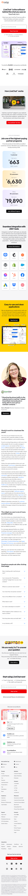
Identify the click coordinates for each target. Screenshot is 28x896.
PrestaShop (3, 848)
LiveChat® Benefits (5, 775)
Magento (3, 846)
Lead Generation (4, 782)
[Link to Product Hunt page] (11, 869)
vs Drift (15, 785)
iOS (3, 767)
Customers (3, 800)
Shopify (2, 844)
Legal (15, 832)
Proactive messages (6, 533)
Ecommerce (12, 465)
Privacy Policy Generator (19, 809)
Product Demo (4, 784)
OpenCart (21, 846)
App (2, 786)
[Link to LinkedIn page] (11, 864)
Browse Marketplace (14, 246)
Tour (2, 778)
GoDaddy (15, 846)
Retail (23, 447)
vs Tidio (15, 790)
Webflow (9, 846)
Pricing (2, 773)
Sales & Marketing (17, 775)
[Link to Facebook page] (16, 864)
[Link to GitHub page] (21, 869)
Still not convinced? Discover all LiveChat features (13, 697)
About (16, 814)
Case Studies (4, 804)
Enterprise (16, 778)
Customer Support (18, 773)
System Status (4, 823)
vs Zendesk (16, 783)
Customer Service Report (19, 802)
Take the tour (14, 320)
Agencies (20, 495)
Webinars (3, 816)
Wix (21, 844)
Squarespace (9, 844)
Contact (15, 816)
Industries (3, 797)
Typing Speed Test (17, 806)
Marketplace (3, 789)
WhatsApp (4, 541)
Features (3, 780)
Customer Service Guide (19, 800)
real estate (4, 475)
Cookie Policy (7, 890)
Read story (6, 413)
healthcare (4, 484)
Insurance (21, 477)
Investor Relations (17, 823)
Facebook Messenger (13, 541)
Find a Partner (17, 830)
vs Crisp (15, 788)
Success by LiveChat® (18, 797)
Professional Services (5, 819)
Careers (15, 821)
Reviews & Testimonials (6, 802)
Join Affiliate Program (14, 211)
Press (15, 825)
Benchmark (16, 804)
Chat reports (10, 551)
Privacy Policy (9, 893)
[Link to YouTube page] (21, 864)
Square (9, 848)
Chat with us (14, 662)
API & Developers (5, 821)
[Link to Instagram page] (7, 869)
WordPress (16, 844)
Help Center (3, 814)
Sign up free (14, 691)
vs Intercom (16, 792)
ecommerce (13, 876)
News (2, 791)
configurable (9, 522)
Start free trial (14, 31)
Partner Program (17, 827)
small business (5, 446)
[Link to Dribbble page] (16, 869)
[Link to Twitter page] (7, 864)
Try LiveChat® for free (14, 122)
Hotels (17, 453)
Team (15, 819)
